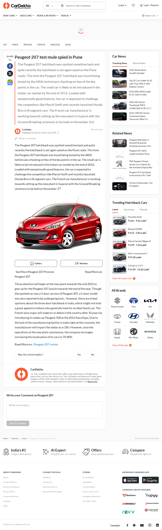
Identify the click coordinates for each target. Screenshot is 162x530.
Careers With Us (10, 482)
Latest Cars (126, 278)
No (92, 354)
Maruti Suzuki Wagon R (139, 241)
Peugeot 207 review (46, 344)
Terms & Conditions (11, 487)
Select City (150, 15)
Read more (92, 381)
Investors (7, 501)
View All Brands (120, 345)
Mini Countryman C (138, 253)
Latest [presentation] (115, 209)
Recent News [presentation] (139, 63)
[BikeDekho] (129, 495)
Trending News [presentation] (119, 63)
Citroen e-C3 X (135, 265)
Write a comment (27, 138)
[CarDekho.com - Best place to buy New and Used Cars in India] (17, 5)
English (121, 5)
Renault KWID (135, 229)
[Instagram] (149, 525)
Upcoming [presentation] (129, 209)
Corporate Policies (11, 496)
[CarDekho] (17, 131)
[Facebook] (127, 525)
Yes (79, 354)
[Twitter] (134, 525)
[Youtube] (142, 525)
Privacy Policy (9, 491)
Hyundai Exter (135, 216)
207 (5, 44)
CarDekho (26, 129)
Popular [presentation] (144, 209)
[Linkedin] (157, 525)
